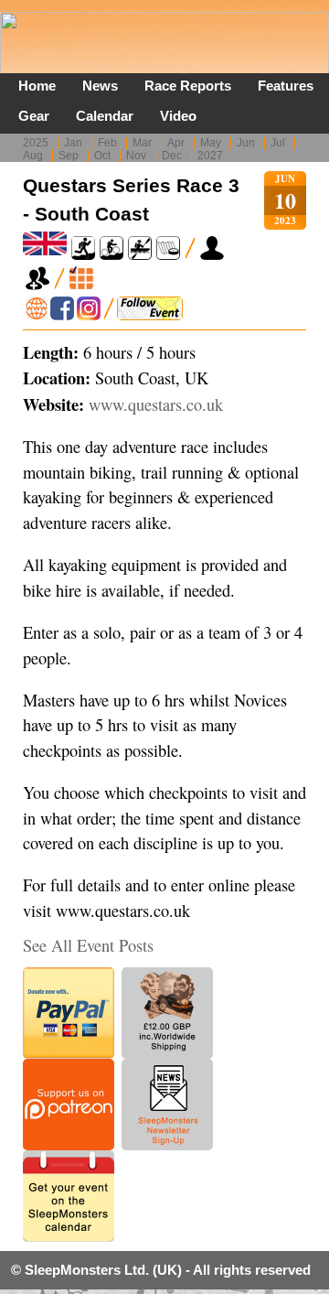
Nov (136, 155)
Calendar (104, 116)
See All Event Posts (88, 945)
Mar (142, 142)
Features (285, 85)
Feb (107, 142)
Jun (246, 142)
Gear (33, 116)
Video (178, 116)
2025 (35, 142)
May (210, 142)
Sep (68, 155)
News (100, 85)
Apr (176, 142)
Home (37, 85)
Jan (73, 142)
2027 (210, 155)
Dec (172, 155)
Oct (102, 155)
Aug (33, 155)
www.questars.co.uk (156, 404)
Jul (278, 142)
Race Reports (187, 85)
